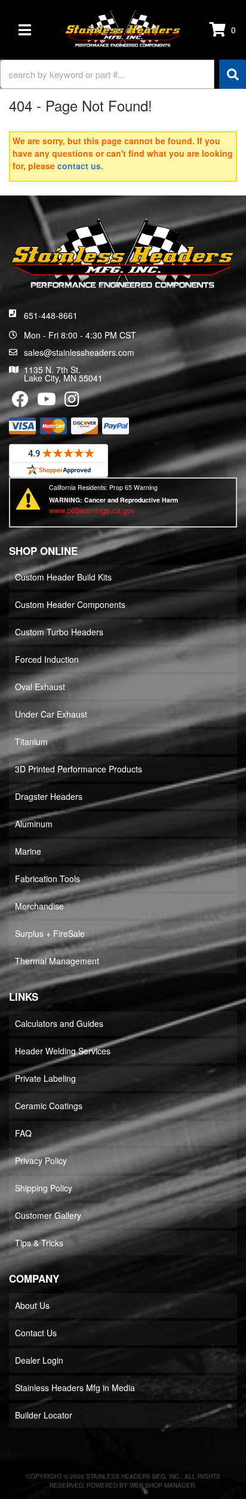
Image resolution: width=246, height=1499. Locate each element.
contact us (79, 166)
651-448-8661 (51, 315)
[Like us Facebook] (20, 402)
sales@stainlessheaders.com (79, 352)
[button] (123, 74)
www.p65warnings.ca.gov (92, 510)
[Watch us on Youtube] (46, 402)
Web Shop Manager (162, 1485)
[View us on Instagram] (71, 402)
